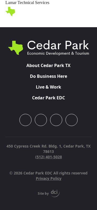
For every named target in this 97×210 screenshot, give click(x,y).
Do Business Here (48, 76)
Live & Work (48, 87)
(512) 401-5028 (48, 156)
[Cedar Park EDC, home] (31, 11)
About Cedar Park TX (48, 65)
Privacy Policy (48, 178)
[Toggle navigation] (88, 11)
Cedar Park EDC (48, 98)
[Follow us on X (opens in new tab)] (71, 120)
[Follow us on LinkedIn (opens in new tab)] (56, 120)
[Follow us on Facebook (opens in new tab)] (41, 120)
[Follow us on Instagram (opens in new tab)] (25, 120)
